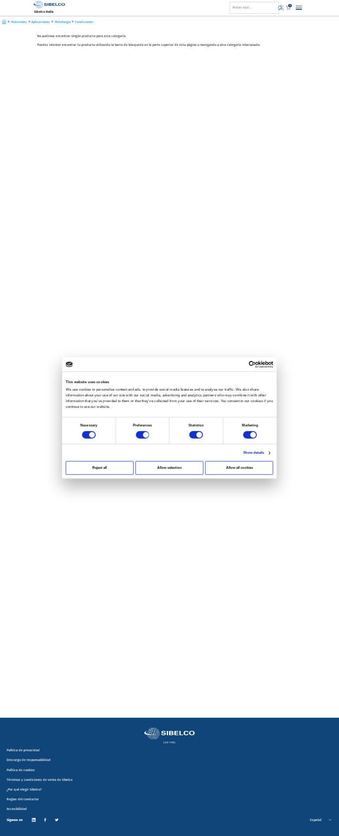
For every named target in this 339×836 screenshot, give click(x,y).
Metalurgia (63, 22)
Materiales (19, 22)
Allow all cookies (239, 467)
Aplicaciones (40, 22)
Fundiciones (84, 22)
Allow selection (169, 467)
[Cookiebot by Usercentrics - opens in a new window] (253, 364)
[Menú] (298, 7)
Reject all (99, 467)
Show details (253, 452)
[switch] (142, 434)
